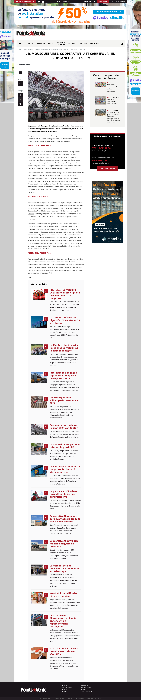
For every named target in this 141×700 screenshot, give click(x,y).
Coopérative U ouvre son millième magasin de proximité (64, 543)
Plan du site (80, 698)
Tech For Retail (102, 148)
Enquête (51, 44)
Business (31, 44)
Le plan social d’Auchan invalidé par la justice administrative (63, 494)
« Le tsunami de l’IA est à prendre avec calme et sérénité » (64, 651)
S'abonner (103, 1)
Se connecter (89, 1)
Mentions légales (46, 698)
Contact (71, 698)
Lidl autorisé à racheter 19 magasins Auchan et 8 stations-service (65, 469)
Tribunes (83, 689)
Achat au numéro (117, 1)
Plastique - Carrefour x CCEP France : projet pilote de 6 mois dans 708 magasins (65, 294)
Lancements (94, 44)
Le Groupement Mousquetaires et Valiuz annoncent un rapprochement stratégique (64, 621)
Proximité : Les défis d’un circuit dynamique (64, 595)
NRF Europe (99, 160)
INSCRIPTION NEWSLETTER (25, 1)
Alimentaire (83, 44)
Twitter (90, 698)
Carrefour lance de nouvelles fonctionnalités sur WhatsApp (64, 568)
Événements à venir (86, 691)
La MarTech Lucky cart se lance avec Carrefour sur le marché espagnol (64, 347)
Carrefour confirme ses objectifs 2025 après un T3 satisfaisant (65, 320)
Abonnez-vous (60, 698)
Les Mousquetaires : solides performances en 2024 (64, 400)
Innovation (41, 44)
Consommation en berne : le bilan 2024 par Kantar (64, 426)
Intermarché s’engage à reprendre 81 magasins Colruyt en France (63, 375)
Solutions (72, 44)
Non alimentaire (86, 688)
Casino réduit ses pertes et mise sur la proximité (65, 446)
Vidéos (83, 693)
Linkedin (98, 698)
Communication (67, 688)
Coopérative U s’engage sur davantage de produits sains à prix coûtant (65, 518)
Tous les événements (107, 168)
